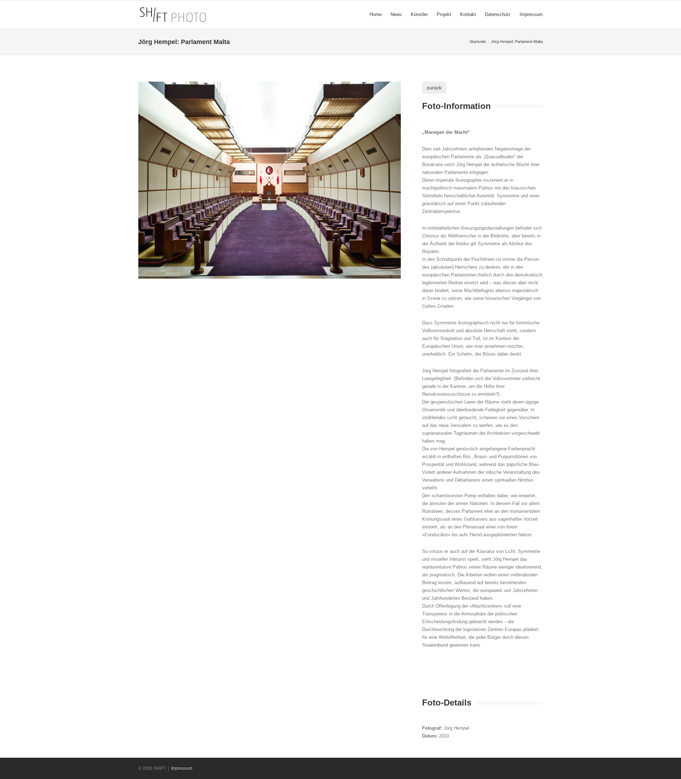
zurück (434, 87)
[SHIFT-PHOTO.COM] (208, 14)
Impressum (181, 768)
